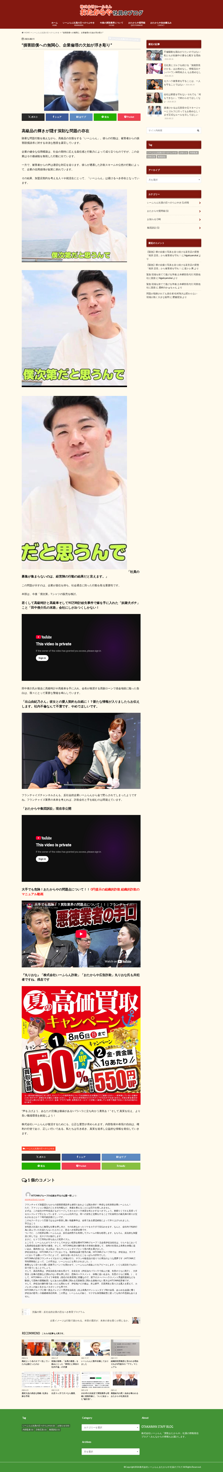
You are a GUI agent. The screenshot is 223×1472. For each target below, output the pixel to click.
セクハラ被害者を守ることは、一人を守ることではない (182, 83)
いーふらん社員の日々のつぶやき (79, 23)
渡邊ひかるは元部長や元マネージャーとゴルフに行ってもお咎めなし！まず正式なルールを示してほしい (182, 112)
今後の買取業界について (111, 23)
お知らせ (183, 152)
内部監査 (194, 152)
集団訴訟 (162, 156)
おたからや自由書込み (161, 23)
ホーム (54, 23)
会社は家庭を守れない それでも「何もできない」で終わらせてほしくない (182, 98)
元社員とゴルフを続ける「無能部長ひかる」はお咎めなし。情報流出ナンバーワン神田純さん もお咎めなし (182, 70)
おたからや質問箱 (136, 23)
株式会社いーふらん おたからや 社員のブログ (161, 1467)
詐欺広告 (151, 156)
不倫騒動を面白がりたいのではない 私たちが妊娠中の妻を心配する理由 (182, 55)
